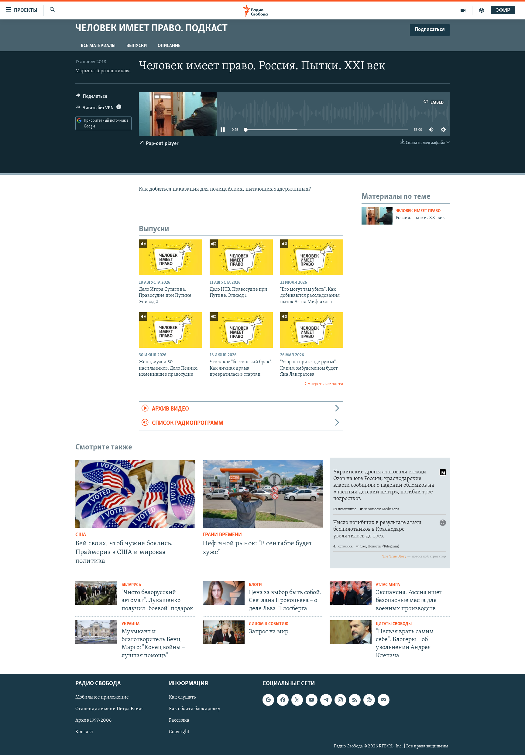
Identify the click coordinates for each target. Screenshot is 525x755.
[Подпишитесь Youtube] (311, 700)
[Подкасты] (369, 700)
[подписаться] (383, 700)
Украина (130, 624)
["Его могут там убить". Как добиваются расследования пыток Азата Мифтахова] (311, 257)
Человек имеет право (418, 211)
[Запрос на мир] (224, 632)
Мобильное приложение (102, 697)
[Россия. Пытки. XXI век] (377, 216)
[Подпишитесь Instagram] (340, 700)
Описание (169, 45)
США (80, 535)
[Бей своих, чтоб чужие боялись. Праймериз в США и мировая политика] (135, 494)
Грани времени (222, 535)
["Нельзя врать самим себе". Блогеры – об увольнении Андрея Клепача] (351, 632)
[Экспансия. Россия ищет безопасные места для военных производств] (351, 593)
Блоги (255, 585)
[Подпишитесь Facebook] (282, 700)
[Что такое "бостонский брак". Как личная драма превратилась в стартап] (241, 330)
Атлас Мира (388, 585)
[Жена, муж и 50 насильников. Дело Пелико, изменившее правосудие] (170, 330)
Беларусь (131, 585)
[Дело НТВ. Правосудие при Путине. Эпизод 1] (241, 257)
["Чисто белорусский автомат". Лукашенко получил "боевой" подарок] (96, 593)
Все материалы (98, 45)
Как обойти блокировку (194, 708)
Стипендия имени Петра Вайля (109, 708)
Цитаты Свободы (394, 624)
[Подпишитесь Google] (268, 700)
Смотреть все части (324, 384)
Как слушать (182, 697)
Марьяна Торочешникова (103, 71)
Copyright (179, 732)
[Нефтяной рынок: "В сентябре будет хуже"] (263, 494)
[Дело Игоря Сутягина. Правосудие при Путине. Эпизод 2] (170, 257)
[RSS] (354, 700)
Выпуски (136, 45)
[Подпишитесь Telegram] (326, 700)
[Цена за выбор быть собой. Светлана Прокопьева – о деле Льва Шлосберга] (224, 593)
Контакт (84, 732)
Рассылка (179, 720)
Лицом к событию (268, 624)
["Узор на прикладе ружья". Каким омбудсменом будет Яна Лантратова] (311, 330)
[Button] (91, 97)
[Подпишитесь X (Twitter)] (297, 700)
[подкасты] (481, 10)
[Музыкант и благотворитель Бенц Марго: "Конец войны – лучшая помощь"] (96, 632)
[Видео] (463, 10)
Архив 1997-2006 (93, 720)
